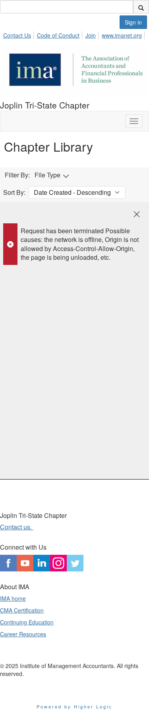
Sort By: (14, 192)
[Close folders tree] (137, 214)
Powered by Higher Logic (74, 706)
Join (90, 35)
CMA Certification (22, 610)
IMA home (13, 598)
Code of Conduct (58, 35)
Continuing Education (27, 622)
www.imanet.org (122, 35)
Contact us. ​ (16, 526)
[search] (141, 6)
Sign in (133, 22)
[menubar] (74, 34)
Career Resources (23, 634)
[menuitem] (19, 34)
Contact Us (17, 35)
